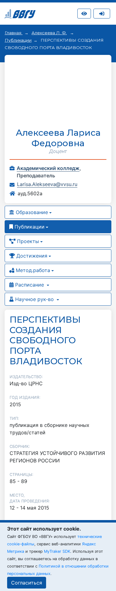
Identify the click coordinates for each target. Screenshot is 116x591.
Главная (14, 32)
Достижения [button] (31, 256)
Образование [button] (31, 212)
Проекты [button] (27, 241)
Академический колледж (48, 168)
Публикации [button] (29, 227)
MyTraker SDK (57, 551)
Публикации (18, 40)
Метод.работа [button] (32, 270)
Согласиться (26, 583)
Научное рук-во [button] (34, 299)
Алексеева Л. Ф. (49, 32)
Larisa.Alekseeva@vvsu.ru (47, 184)
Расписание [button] (29, 285)
